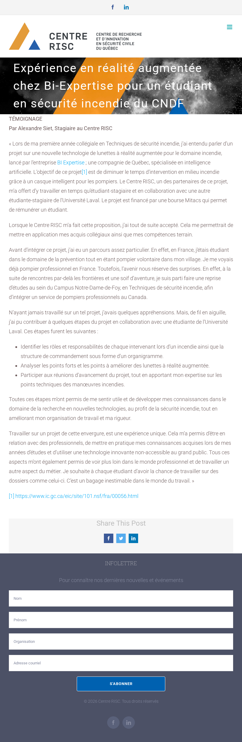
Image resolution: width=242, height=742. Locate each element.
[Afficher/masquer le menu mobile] (230, 27)
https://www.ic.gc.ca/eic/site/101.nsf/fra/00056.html (76, 496)
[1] (84, 172)
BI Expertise (70, 162)
